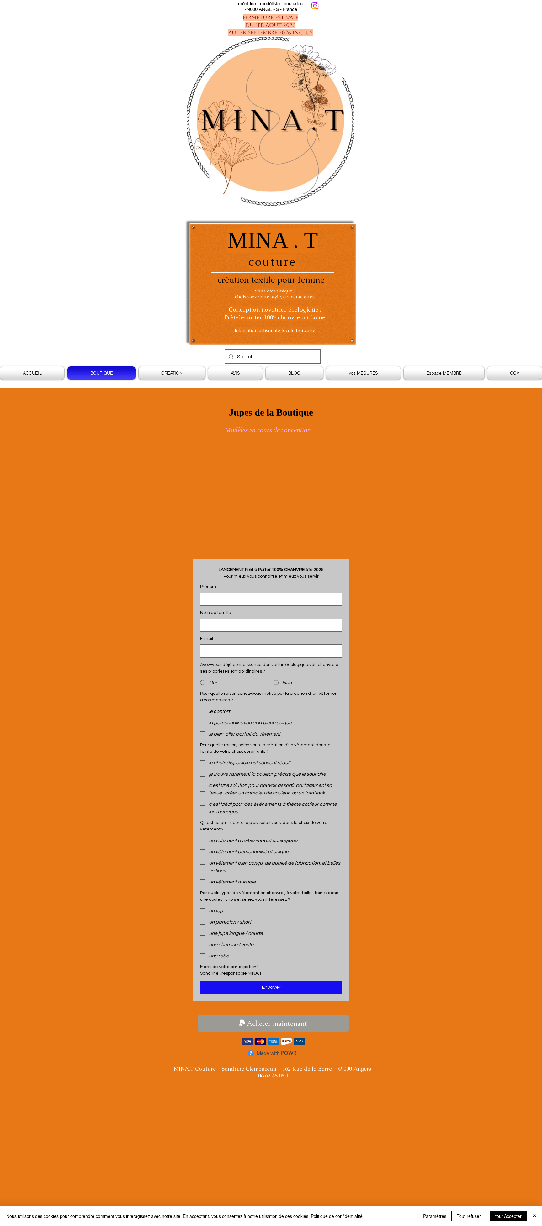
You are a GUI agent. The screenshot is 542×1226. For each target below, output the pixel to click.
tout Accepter (508, 1216)
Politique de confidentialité (337, 1216)
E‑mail (206, 639)
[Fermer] (534, 1216)
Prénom (208, 586)
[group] (271, 451)
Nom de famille (215, 612)
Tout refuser (469, 1216)
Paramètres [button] (434, 1216)
